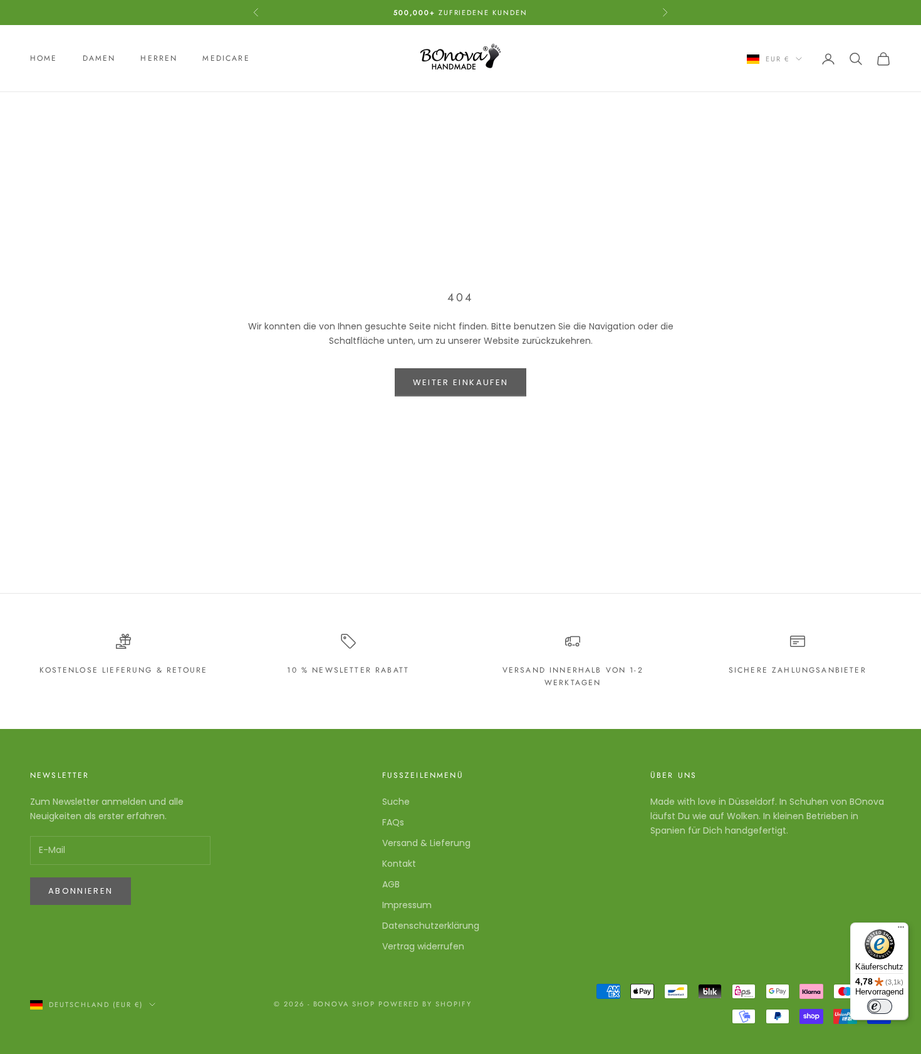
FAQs (393, 822)
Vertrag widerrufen (423, 946)
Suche (396, 801)
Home (44, 59)
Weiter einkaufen (460, 382)
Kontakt (399, 863)
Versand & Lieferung (426, 843)
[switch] (879, 1006)
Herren (158, 59)
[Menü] (900, 930)
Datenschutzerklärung (430, 925)
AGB (391, 884)
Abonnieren (80, 891)
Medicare (225, 59)
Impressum (407, 905)
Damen (99, 59)
